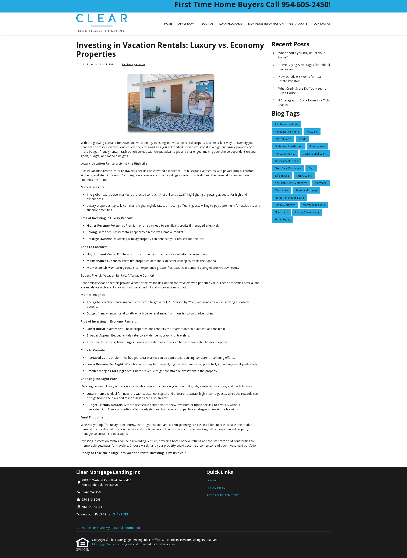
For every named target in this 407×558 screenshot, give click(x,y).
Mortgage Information (266, 23)
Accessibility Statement (222, 495)
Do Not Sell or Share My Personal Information (108, 528)
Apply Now (186, 23)
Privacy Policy (215, 488)
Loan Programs (230, 23)
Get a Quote (298, 23)
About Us (206, 23)
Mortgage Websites (106, 544)
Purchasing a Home (133, 64)
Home (168, 23)
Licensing (212, 480)
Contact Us (322, 23)
